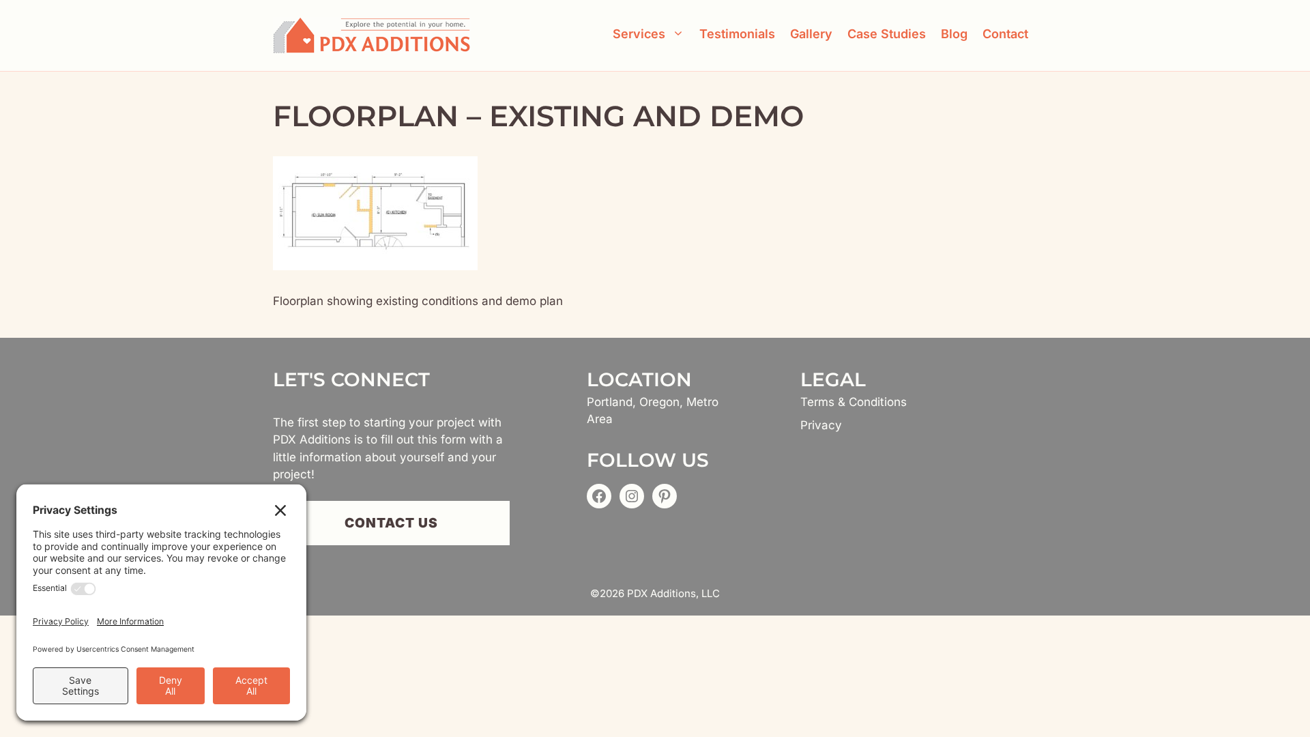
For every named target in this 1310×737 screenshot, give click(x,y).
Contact (1005, 34)
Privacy (821, 425)
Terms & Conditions (853, 402)
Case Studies (886, 34)
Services (639, 34)
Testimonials (737, 34)
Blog (954, 34)
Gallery (811, 34)
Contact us (391, 523)
